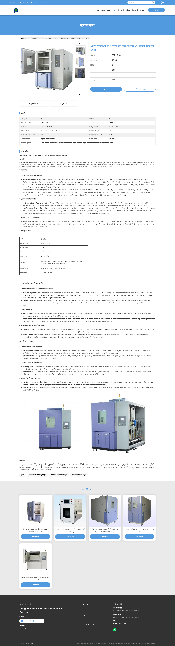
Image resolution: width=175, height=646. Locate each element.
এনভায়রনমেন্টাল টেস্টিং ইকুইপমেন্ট (37, 475)
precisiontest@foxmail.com (33, 621)
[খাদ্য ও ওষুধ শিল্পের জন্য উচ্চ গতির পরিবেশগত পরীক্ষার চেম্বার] (139, 511)
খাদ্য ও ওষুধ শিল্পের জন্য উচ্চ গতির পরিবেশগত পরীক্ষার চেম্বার (139, 530)
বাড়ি (98, 10)
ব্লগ (117, 10)
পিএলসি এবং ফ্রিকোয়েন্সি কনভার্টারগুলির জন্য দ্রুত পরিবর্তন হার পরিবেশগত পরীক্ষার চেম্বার (105, 530)
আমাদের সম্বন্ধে (105, 10)
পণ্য (113, 10)
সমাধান (122, 10)
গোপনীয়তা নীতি (23, 643)
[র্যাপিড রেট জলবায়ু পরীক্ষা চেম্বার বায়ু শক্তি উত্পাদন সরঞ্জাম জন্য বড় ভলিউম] (35, 559)
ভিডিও (128, 10)
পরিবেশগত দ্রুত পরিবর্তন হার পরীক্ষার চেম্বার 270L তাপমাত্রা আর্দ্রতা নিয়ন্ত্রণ (35, 530)
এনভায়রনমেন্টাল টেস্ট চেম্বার (38, 38)
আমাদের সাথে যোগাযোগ (138, 10)
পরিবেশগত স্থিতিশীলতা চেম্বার (59, 475)
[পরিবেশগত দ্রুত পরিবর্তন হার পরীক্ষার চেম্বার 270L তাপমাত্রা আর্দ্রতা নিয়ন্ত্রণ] (35, 511)
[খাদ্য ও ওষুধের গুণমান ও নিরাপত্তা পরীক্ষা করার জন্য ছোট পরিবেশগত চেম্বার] (70, 511)
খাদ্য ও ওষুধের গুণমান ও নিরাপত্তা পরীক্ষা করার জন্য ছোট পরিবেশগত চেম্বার (70, 530)
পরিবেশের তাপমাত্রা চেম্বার (79, 475)
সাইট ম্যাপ (30, 643)
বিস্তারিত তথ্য (33, 104)
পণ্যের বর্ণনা (63, 104)
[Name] (153, 2)
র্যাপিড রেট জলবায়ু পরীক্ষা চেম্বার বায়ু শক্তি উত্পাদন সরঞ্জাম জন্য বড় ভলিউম (35, 579)
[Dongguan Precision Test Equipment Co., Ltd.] (21, 10)
